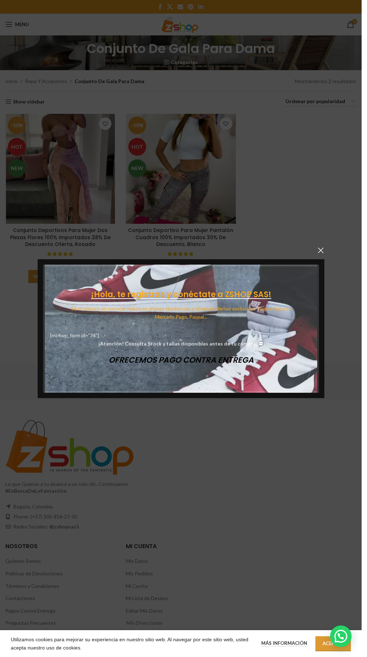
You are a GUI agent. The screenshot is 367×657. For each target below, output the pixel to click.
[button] (341, 636)
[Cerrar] (321, 250)
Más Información (284, 643)
